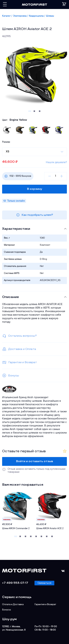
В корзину (34, 189)
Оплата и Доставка (13, 604)
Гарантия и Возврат (45, 604)
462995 (6, 36)
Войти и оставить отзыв (34, 461)
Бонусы (6, 609)
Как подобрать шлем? (37, 215)
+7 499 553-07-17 (15, 583)
